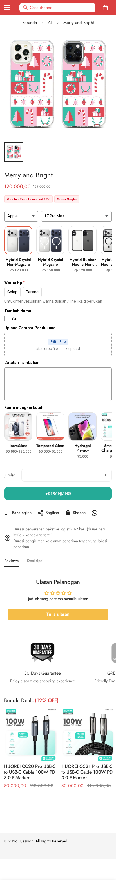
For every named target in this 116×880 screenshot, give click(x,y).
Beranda (29, 22)
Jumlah (10, 475)
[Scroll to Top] (105, 850)
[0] (106, 7)
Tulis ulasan (58, 614)
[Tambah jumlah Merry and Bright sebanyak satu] (105, 475)
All (50, 22)
